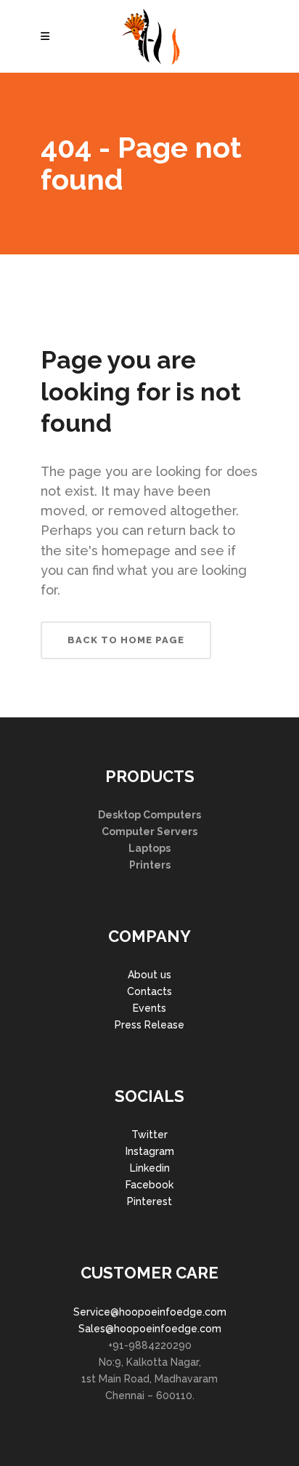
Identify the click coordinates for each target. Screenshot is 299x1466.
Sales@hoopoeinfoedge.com (149, 1328)
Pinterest (149, 1201)
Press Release (149, 1025)
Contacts (149, 991)
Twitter (149, 1134)
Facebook (149, 1185)
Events (149, 1008)
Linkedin (150, 1168)
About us (149, 974)
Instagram (150, 1151)
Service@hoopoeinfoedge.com (149, 1312)
